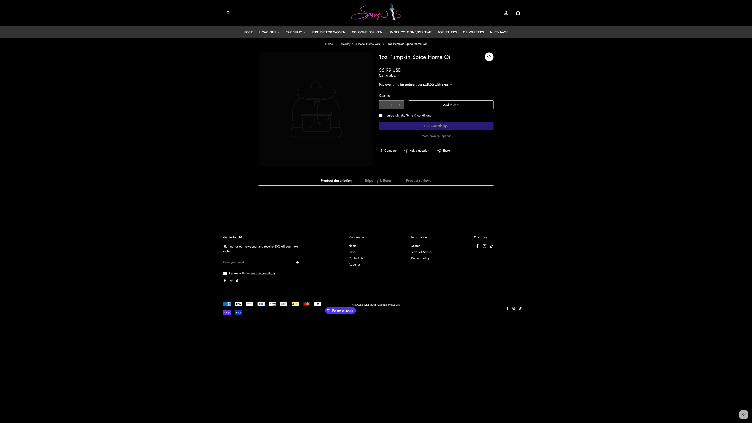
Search (415, 245)
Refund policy (420, 258)
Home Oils (267, 32)
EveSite (395, 305)
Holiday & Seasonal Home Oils (360, 44)
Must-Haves (499, 32)
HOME (248, 32)
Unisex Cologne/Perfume (410, 32)
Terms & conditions (418, 115)
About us (354, 264)
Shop (352, 252)
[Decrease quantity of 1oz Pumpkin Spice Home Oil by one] (383, 104)
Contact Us (356, 258)
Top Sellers (447, 32)
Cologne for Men (367, 32)
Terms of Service (422, 252)
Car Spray (294, 32)
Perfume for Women (329, 32)
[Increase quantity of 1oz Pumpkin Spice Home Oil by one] (399, 104)
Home (329, 44)
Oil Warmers (473, 32)
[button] (518, 12)
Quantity (384, 95)
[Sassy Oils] (376, 13)
